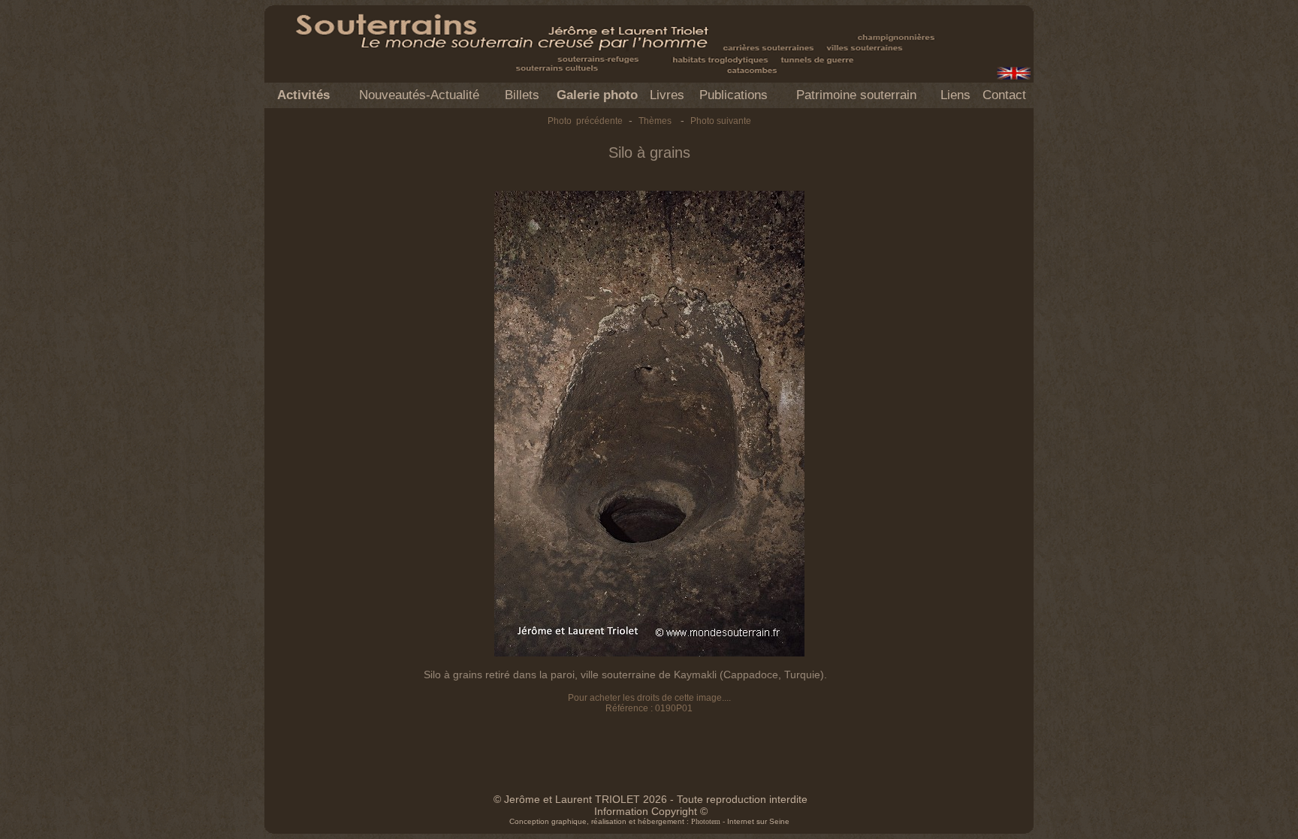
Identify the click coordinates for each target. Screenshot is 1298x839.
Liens (955, 95)
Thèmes (655, 121)
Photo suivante (720, 121)
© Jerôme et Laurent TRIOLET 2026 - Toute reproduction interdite (650, 799)
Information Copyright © (651, 811)
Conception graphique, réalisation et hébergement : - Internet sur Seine (649, 821)
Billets (522, 95)
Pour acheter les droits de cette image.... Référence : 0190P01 (649, 703)
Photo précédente (585, 121)
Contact (1004, 95)
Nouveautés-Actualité (419, 95)
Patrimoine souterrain (856, 95)
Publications (733, 95)
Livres (667, 95)
